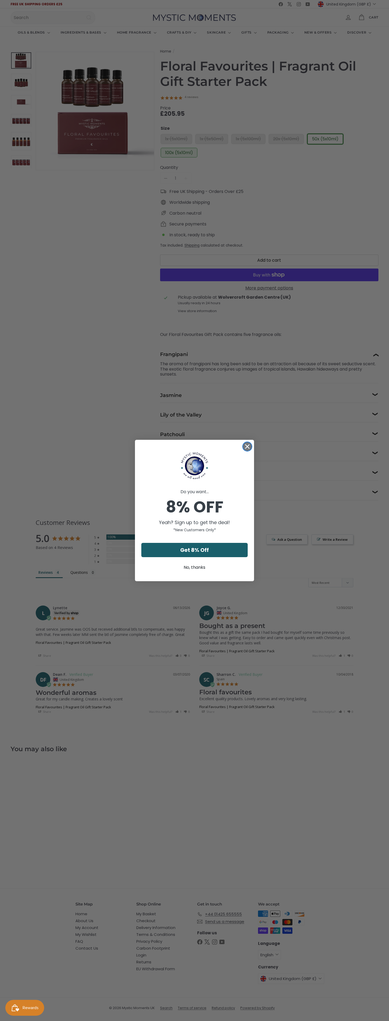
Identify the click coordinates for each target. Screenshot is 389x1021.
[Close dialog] (247, 446)
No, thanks (194, 567)
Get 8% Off (194, 550)
